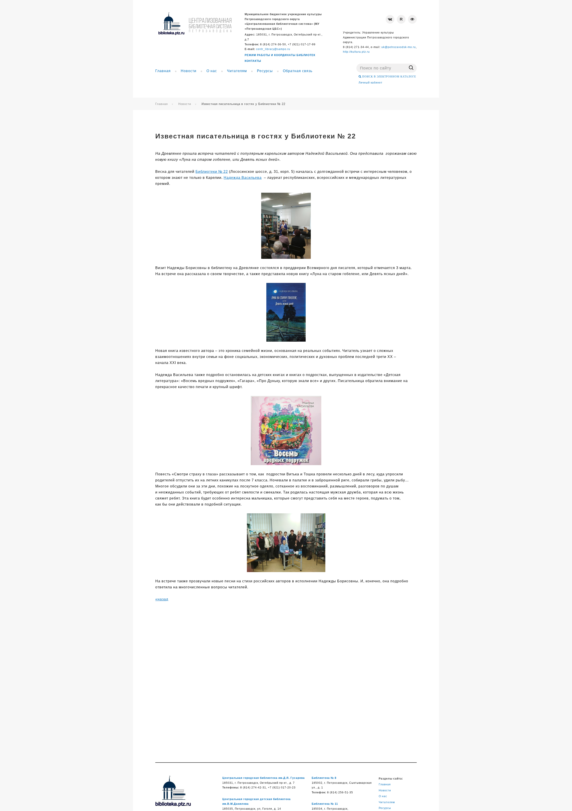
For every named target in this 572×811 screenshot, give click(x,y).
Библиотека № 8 (324, 778)
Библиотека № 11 (325, 803)
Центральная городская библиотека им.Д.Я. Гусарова (263, 778)
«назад (161, 599)
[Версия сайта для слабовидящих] (412, 19)
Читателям (387, 802)
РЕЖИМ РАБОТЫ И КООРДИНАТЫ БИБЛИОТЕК (280, 55)
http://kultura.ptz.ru (356, 51)
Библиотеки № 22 (212, 171)
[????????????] (194, 23)
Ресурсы (385, 808)
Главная (161, 104)
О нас (383, 796)
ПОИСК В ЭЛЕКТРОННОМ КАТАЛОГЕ (388, 76)
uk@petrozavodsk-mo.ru (398, 47)
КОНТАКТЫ (253, 61)
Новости (184, 104)
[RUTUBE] (401, 19)
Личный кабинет (371, 82)
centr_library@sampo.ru (273, 49)
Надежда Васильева (243, 178)
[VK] (390, 19)
